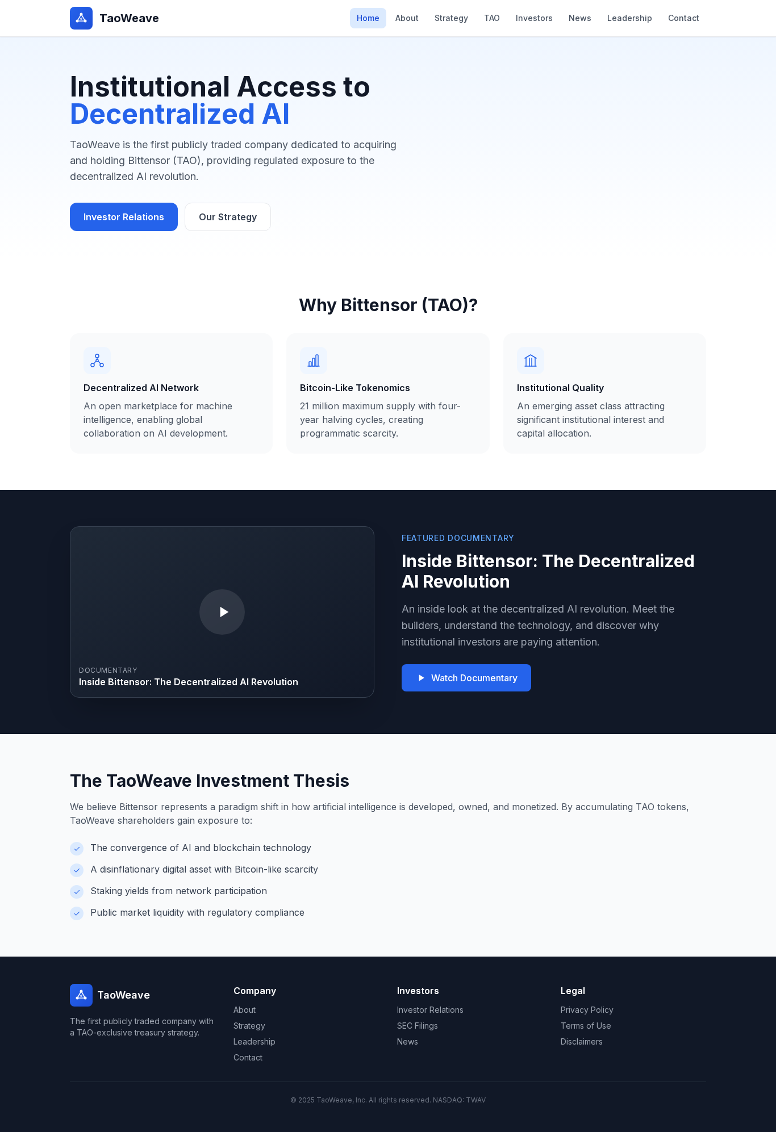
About (407, 18)
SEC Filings (417, 1025)
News (580, 18)
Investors (534, 18)
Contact (683, 18)
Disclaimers (582, 1041)
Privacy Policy (587, 1009)
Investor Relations (124, 217)
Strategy (451, 18)
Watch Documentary (474, 678)
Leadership (629, 18)
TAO (492, 18)
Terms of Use (586, 1025)
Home (368, 18)
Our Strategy (228, 217)
